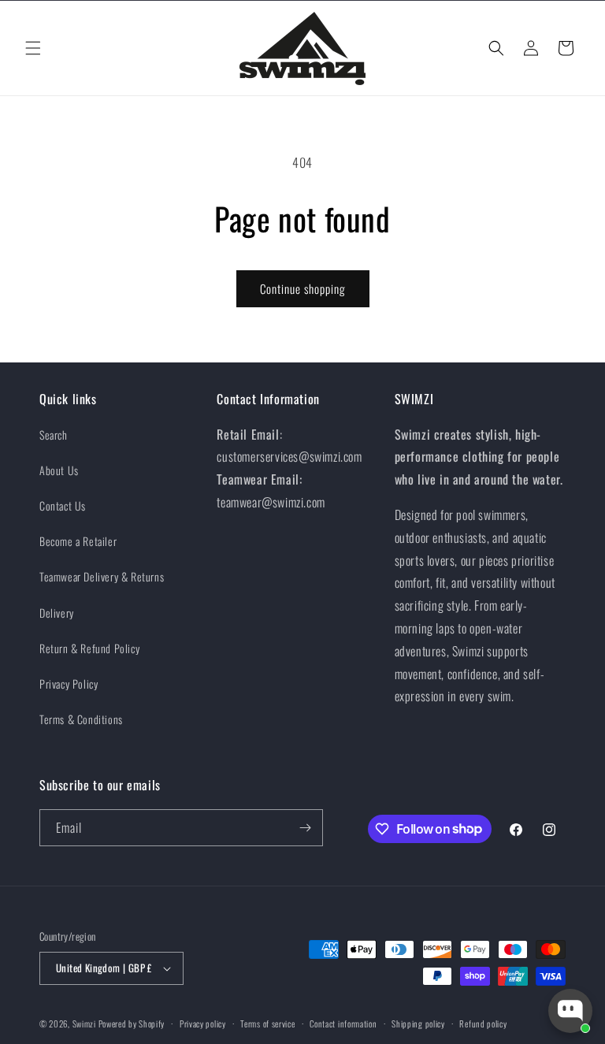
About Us (59, 470)
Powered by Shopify (131, 1023)
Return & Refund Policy (89, 648)
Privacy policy (203, 1023)
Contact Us (62, 505)
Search (53, 434)
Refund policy (483, 1023)
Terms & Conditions (81, 719)
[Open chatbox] (570, 1011)
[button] (33, 48)
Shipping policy (418, 1023)
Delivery (56, 612)
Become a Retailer (78, 541)
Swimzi (84, 1023)
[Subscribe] (305, 827)
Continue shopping (303, 288)
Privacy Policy (68, 683)
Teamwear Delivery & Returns (101, 576)
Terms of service (267, 1023)
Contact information (343, 1023)
